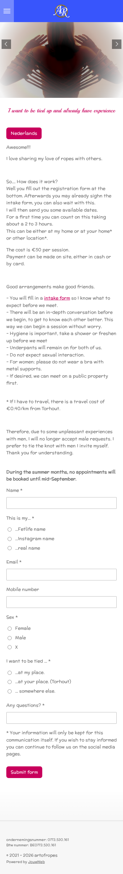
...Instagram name (34, 538)
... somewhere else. (35, 691)
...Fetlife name (30, 529)
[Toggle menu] (7, 11)
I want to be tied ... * (28, 661)
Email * (13, 562)
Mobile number (22, 589)
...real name (27, 548)
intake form (57, 298)
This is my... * (20, 518)
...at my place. (29, 672)
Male (20, 637)
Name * (14, 490)
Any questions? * (25, 705)
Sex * (12, 617)
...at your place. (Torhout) (43, 681)
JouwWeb (36, 861)
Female (23, 628)
